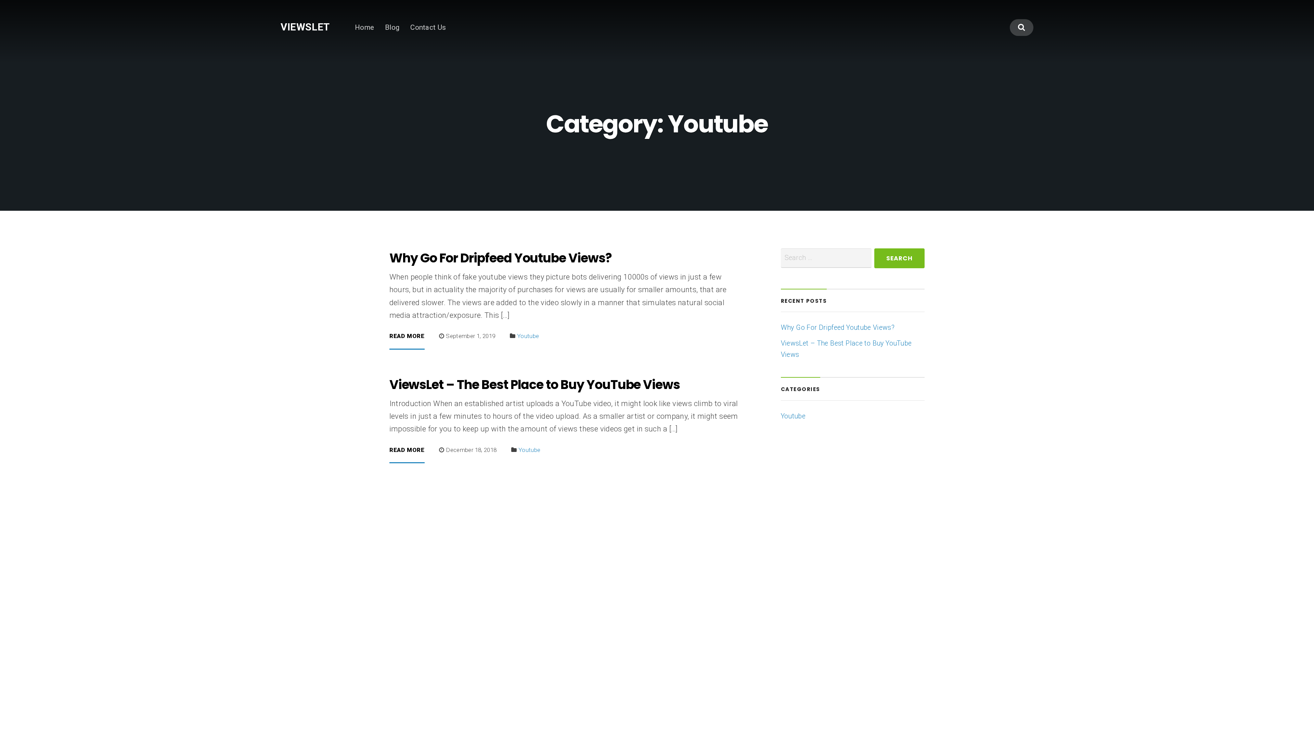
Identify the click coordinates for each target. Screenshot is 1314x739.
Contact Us (428, 27)
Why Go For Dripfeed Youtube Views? (500, 258)
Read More (407, 336)
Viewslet (305, 27)
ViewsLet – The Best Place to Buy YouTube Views (534, 384)
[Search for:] (826, 258)
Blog (392, 27)
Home (364, 27)
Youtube (528, 336)
